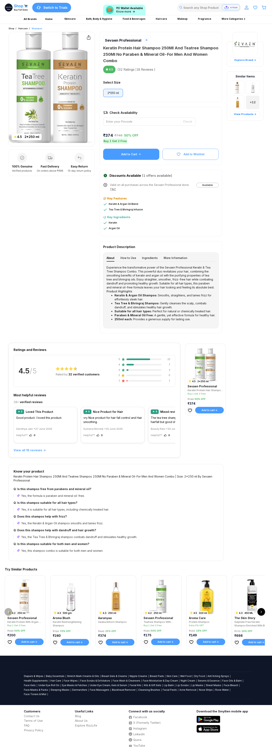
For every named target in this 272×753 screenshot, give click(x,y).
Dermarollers (79, 689)
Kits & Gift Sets (152, 685)
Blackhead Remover (124, 689)
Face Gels (30, 685)
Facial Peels (170, 689)
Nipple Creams (138, 676)
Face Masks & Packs (36, 689)
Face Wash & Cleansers (126, 680)
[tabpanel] (161, 293)
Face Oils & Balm (232, 680)
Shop (11, 28)
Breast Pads (157, 676)
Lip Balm (169, 685)
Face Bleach (231, 685)
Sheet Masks (213, 685)
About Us (81, 721)
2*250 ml (113, 93)
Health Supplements (36, 680)
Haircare (23, 28)
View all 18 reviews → (30, 450)
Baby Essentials (55, 676)
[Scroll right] (261, 612)
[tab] (110, 258)
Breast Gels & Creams (114, 676)
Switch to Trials (55, 8)
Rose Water (222, 689)
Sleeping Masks (60, 689)
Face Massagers (99, 689)
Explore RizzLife (86, 725)
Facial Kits (135, 685)
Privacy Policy (33, 730)
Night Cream (188, 680)
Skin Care (172, 676)
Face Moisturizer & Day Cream (160, 680)
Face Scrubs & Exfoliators (95, 680)
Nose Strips (206, 689)
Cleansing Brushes (149, 689)
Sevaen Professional (123, 40)
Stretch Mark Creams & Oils (83, 676)
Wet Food (186, 676)
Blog (78, 716)
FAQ (26, 725)
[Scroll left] (8, 612)
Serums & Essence (209, 680)
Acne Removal (187, 689)
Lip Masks (197, 685)
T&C (113, 189)
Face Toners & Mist (35, 694)
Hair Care (55, 680)
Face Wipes (71, 680)
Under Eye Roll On (48, 685)
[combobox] (209, 7)
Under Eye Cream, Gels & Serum (108, 685)
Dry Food (199, 676)
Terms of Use (33, 721)
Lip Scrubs (182, 685)
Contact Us (31, 716)
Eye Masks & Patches (74, 685)
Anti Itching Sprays (218, 676)
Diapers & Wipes (33, 676)
